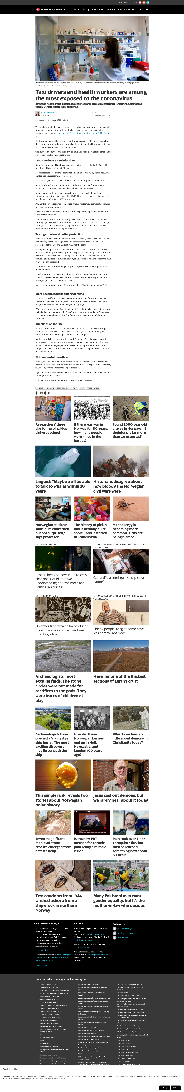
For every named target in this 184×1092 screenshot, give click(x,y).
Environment (98, 9)
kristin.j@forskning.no (98, 955)
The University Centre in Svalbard (128, 1029)
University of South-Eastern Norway (129, 1052)
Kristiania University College (49, 1014)
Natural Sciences (114, 9)
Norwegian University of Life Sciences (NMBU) (94, 1036)
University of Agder (123, 1040)
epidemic (41, 388)
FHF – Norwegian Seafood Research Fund (54, 993)
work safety (93, 388)
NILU (41, 1034)
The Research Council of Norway (128, 1026)
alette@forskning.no (83, 940)
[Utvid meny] (147, 9)
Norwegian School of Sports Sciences (91, 1030)
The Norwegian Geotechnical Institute (130, 1009)
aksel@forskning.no (96, 934)
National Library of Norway (49, 1023)
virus (82, 388)
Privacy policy (41, 950)
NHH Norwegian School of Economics (52, 1026)
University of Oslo (123, 1049)
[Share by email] (48, 393)
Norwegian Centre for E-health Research (53, 1058)
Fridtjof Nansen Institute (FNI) (50, 996)
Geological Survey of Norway (49, 999)
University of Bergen (124, 1043)
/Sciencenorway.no (125, 929)
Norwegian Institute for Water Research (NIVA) (94, 998)
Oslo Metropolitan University (88, 1051)
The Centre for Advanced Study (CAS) (129, 984)
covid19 (73, 388)
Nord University (45, 1043)
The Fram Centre (122, 993)
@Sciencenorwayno (125, 933)
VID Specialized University (126, 1058)
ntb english (62, 388)
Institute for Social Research (49, 1008)
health (50, 388)
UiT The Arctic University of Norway (129, 1032)
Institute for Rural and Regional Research (53, 1005)
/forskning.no (123, 938)
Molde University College (48, 1020)
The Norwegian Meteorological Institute (130, 1012)
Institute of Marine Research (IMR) (51, 1011)
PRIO (80, 1054)
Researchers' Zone (132, 9)
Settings (165, 1087)
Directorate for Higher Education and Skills (54, 990)
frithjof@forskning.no (83, 947)
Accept (175, 1087)
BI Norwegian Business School (50, 987)
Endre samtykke (42, 966)
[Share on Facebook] (37, 393)
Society (86, 9)
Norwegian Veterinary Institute (88, 1039)
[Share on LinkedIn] (44, 393)
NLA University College (47, 1037)
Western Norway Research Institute (129, 1064)
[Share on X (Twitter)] (41, 393)
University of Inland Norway (126, 1046)
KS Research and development (50, 1017)
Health (77, 9)
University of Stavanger (125, 1055)
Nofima (42, 1040)
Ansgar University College (48, 984)
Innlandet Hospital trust (48, 1002)
